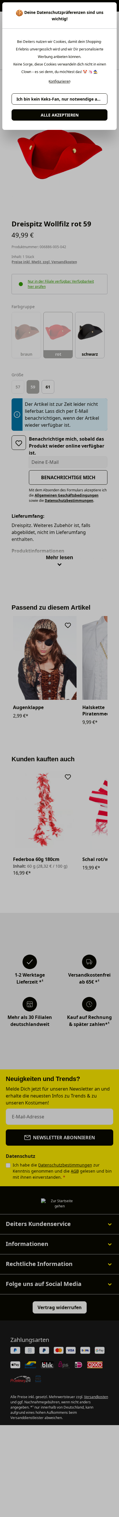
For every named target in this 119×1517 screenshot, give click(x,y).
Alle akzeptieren (60, 115)
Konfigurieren (59, 81)
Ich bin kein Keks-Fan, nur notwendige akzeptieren (61, 99)
